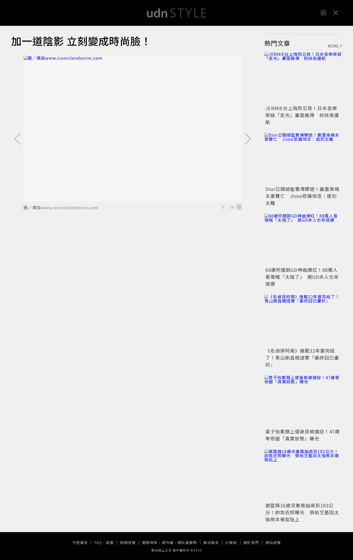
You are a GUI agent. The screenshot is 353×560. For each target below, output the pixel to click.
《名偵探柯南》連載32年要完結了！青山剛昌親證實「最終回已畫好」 (302, 357)
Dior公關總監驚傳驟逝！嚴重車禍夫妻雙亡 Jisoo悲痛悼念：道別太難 (302, 195)
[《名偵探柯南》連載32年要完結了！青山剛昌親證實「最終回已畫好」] (303, 320)
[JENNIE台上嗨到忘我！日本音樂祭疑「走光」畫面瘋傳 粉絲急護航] (303, 78)
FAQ (98, 542)
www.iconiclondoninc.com (69, 207)
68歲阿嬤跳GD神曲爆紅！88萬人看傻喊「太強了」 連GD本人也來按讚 (302, 276)
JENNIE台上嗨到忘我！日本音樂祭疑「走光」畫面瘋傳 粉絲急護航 (302, 115)
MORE (333, 46)
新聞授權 (128, 542)
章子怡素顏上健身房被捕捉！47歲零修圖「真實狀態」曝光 (302, 435)
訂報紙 (231, 542)
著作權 (167, 542)
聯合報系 (211, 542)
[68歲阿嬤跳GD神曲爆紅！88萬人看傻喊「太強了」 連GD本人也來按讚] (303, 239)
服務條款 (150, 542)
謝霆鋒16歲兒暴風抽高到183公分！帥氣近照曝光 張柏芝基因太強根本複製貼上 (302, 512)
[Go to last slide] (17, 139)
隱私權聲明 (187, 542)
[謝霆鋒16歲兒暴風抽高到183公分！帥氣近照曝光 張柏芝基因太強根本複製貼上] (303, 475)
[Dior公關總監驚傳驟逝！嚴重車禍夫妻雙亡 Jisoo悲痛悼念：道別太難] (303, 158)
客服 (110, 542)
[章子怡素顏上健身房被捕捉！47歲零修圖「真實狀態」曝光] (303, 401)
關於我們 (251, 542)
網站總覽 (273, 542)
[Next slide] (248, 139)
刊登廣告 (80, 542)
